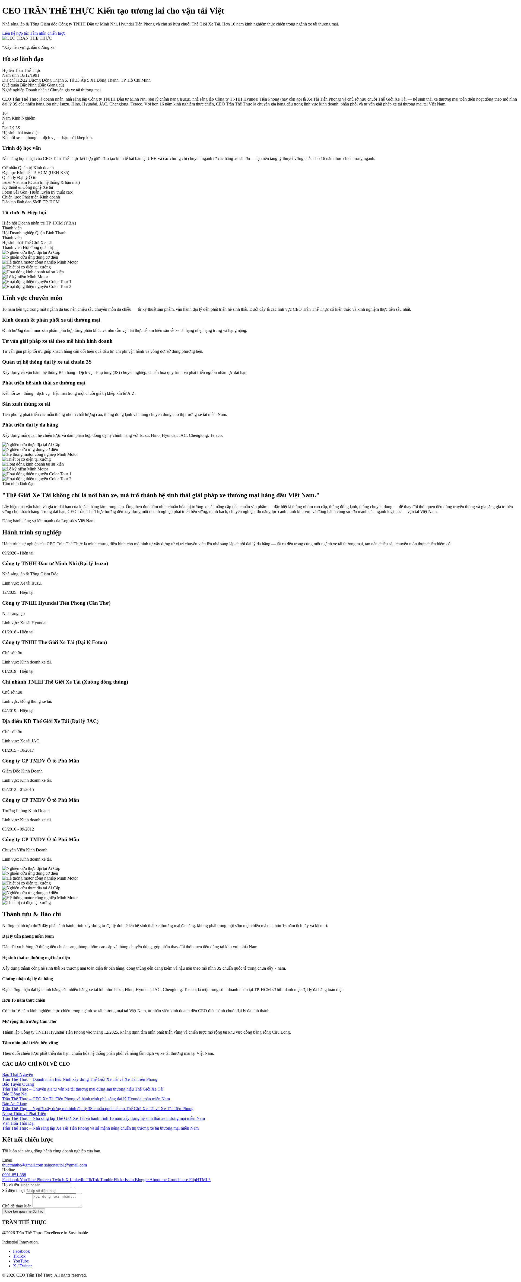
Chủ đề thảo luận (16, 1206)
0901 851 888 (14, 1174)
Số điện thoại (13, 1190)
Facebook (21, 1251)
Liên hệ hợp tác (15, 33)
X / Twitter (22, 1266)
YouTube (21, 1261)
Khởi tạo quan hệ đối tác (23, 1211)
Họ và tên (10, 1184)
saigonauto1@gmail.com (65, 1165)
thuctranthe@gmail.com (23, 1165)
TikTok (19, 1256)
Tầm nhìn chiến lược (47, 33)
